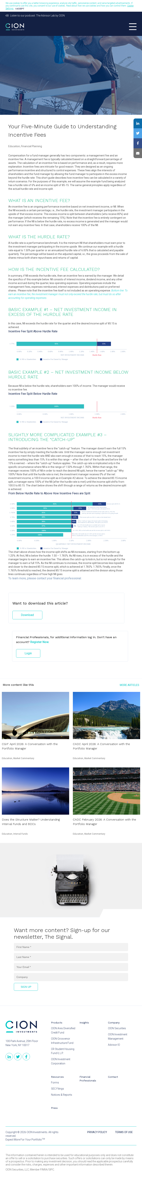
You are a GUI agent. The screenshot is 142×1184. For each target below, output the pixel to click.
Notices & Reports (61, 1094)
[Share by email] (137, 153)
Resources (57, 1076)
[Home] (21, 1027)
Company (114, 1022)
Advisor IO (114, 1044)
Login (28, 653)
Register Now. (39, 642)
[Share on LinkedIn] (137, 123)
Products (56, 1022)
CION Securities (117, 1028)
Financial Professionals (88, 1078)
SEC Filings (57, 1088)
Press (54, 1107)
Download (27, 615)
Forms (55, 1082)
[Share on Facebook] (137, 143)
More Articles (129, 685)
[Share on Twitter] (137, 133)
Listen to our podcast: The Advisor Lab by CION (37, 15)
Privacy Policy (97, 1132)
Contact (113, 1076)
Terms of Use (124, 1132)
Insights (84, 1022)
